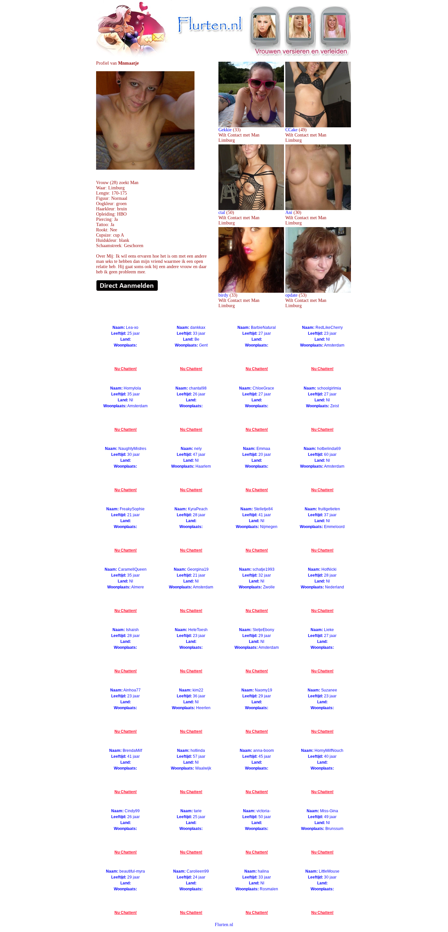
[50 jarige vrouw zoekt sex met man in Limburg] (251, 208)
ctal (221, 212)
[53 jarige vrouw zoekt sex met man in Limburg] (318, 291)
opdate (291, 295)
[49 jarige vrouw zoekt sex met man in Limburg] (318, 125)
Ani (288, 212)
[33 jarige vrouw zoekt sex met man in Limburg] (251, 125)
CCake (291, 129)
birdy (223, 295)
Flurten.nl (224, 924)
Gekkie (225, 129)
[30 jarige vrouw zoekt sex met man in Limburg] (318, 208)
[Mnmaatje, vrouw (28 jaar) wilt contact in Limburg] (145, 168)
